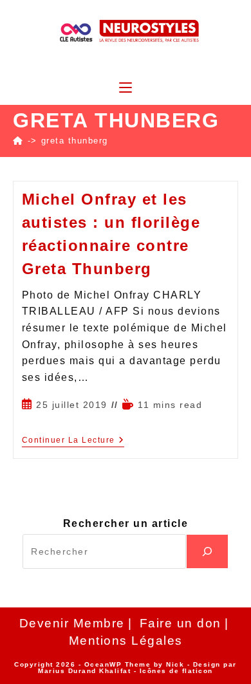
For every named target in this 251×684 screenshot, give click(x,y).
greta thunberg (74, 140)
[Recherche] (207, 551)
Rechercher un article (126, 523)
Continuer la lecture (73, 440)
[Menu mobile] (125, 88)
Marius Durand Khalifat (86, 670)
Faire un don (180, 623)
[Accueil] (18, 140)
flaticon (197, 670)
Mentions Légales (126, 640)
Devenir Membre (72, 623)
